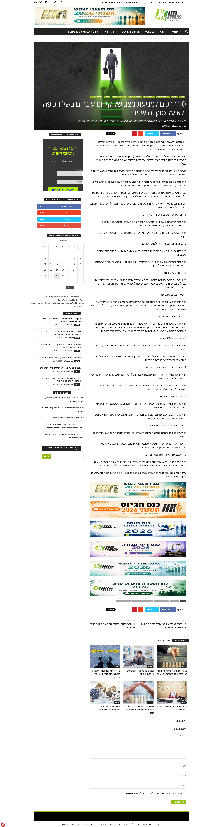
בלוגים (174, 97)
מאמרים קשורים (181, 641)
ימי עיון (120, 2)
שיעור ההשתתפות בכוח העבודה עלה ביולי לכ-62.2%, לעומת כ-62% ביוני (62, 333)
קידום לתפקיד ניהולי (145, 601)
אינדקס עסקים (108, 2)
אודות (153, 2)
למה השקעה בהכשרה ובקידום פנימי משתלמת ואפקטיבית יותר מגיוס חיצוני (61, 379)
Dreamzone (142, 824)
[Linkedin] (51, 2)
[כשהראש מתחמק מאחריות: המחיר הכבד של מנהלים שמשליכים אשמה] (172, 656)
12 (63, 264)
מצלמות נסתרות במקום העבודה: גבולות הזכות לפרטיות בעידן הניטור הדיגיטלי (61, 346)
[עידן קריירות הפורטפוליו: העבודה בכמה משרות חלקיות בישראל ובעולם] (105, 656)
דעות (164, 31)
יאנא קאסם (79, 418)
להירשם (43, 225)
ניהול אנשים (174, 601)
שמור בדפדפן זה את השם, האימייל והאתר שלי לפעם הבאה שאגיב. (153, 793)
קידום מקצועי (132, 601)
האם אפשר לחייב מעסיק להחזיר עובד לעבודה (61, 357)
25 (68, 276)
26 (63, 276)
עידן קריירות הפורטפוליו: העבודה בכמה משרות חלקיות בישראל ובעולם (106, 673)
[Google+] (56, 2)
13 (57, 264)
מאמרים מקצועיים (131, 31)
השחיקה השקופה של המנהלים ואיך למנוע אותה (60, 367)
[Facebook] (61, 2)
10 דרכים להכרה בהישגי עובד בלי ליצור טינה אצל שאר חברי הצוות (163, 626)
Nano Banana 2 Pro (75, 398)
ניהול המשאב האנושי (161, 601)
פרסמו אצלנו (132, 2)
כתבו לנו (144, 2)
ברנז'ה (150, 31)
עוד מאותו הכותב (163, 641)
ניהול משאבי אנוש (163, 97)
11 (68, 264)
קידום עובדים (121, 601)
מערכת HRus (176, 126)
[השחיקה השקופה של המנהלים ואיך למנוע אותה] (138, 656)
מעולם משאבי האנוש (119, 97)
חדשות (177, 31)
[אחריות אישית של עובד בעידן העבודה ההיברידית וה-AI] (105, 692)
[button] (184, 31)
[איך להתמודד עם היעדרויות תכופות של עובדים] (172, 692)
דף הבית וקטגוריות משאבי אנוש (84, 31)
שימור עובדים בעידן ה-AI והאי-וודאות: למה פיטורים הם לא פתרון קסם (139, 709)
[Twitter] (40, 2)
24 (74, 276)
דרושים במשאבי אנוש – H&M (59, 418)
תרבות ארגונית (96, 97)
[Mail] (46, 2)
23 (80, 276)
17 (74, 270)
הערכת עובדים (149, 97)
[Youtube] (35, 2)
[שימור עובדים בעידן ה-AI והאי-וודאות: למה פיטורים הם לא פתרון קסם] (138, 692)
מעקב (42, 212)
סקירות (110, 31)
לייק (41, 206)
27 (57, 276)
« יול (70, 287)
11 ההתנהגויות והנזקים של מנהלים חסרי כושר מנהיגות (112, 626)
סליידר (107, 97)
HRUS (117, 824)
